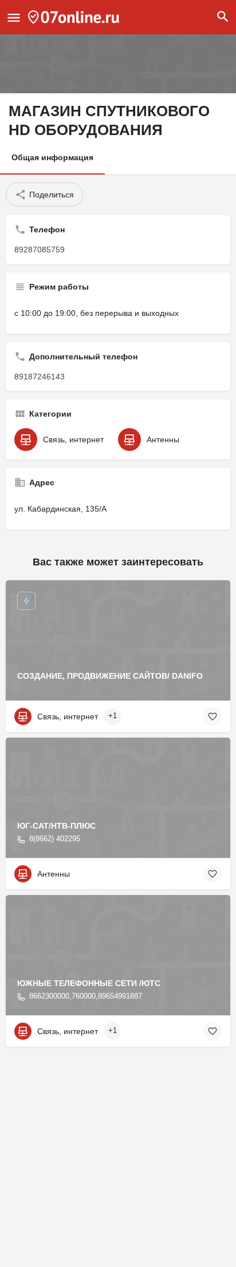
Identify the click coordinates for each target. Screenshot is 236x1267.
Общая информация (52, 157)
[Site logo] (75, 17)
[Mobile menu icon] (14, 17)
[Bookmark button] (212, 716)
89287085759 (39, 249)
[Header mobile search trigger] (222, 16)
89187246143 (39, 376)
